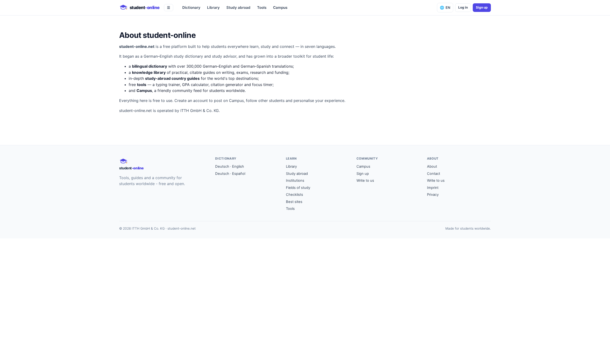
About (432, 166)
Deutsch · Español (230, 174)
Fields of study (298, 188)
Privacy (433, 194)
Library (213, 7)
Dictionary (191, 7)
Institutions (295, 180)
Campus (280, 7)
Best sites (294, 202)
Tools (261, 7)
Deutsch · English (229, 166)
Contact (433, 174)
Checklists (294, 194)
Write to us (365, 180)
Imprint (432, 188)
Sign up (482, 7)
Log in (463, 7)
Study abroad (238, 7)
